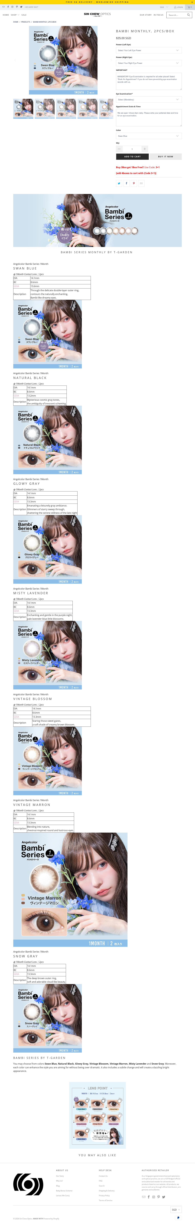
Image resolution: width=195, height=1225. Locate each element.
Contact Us (103, 1176)
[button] (15, 15)
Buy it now (165, 156)
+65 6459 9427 (31, 7)
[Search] (188, 15)
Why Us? (59, 1181)
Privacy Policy (104, 1195)
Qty (117, 143)
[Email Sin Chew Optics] (3, 7)
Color (118, 130)
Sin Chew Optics (26, 1218)
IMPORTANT (121, 70)
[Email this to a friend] (141, 183)
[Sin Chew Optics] (97, 15)
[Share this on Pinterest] (134, 183)
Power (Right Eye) (124, 57)
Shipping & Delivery (106, 1190)
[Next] (111, 60)
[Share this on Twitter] (119, 183)
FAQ (100, 1181)
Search (101, 1186)
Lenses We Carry (63, 1195)
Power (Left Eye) (123, 44)
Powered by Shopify (51, 1218)
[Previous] (15, 60)
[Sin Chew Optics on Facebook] (8, 7)
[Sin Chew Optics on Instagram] (12, 7)
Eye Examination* (124, 93)
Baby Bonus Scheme (64, 1190)
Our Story (60, 1176)
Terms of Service (105, 1200)
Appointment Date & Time (128, 106)
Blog (58, 1186)
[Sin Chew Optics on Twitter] (21, 7)
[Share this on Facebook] (126, 183)
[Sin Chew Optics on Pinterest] (17, 7)
